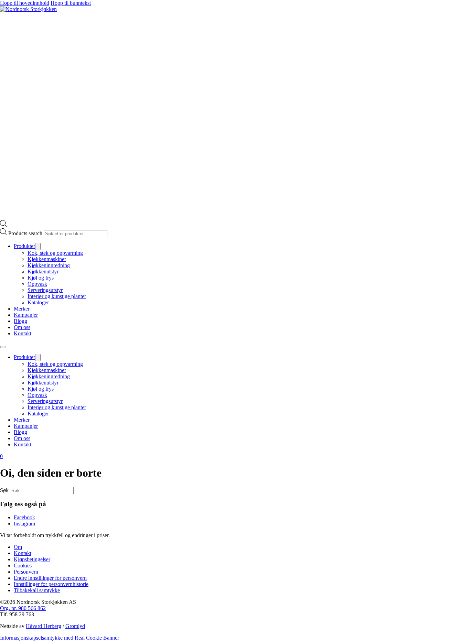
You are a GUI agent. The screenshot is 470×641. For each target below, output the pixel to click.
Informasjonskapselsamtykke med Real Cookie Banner (59, 638)
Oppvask (37, 284)
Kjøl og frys (41, 278)
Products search (25, 233)
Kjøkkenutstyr (43, 271)
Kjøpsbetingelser (32, 559)
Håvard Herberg (43, 626)
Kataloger (38, 302)
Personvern (26, 572)
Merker (22, 309)
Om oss (22, 327)
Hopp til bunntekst (71, 3)
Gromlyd (75, 626)
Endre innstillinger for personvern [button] (50, 578)
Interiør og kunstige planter (57, 296)
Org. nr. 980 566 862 (23, 608)
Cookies (23, 565)
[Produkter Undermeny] (38, 246)
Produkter (24, 246)
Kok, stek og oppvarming (55, 253)
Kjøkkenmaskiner (47, 259)
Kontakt (22, 333)
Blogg (20, 321)
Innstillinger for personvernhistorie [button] (51, 584)
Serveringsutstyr (45, 290)
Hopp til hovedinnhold (24, 3)
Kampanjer (26, 315)
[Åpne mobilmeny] (3, 347)
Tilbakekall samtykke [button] (37, 590)
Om (18, 547)
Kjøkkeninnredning (49, 265)
